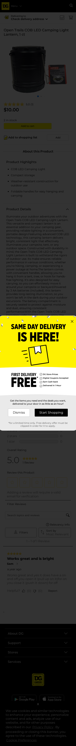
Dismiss (19, 412)
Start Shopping (51, 412)
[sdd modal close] (72, 321)
